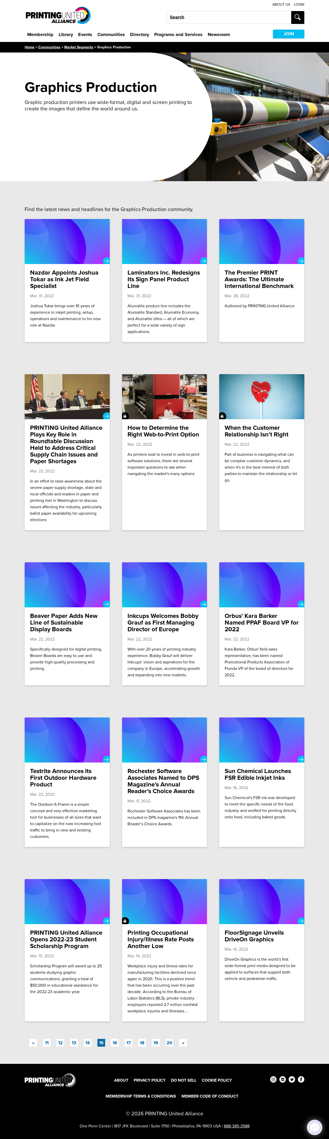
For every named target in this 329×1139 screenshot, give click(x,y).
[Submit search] (297, 17)
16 (115, 1042)
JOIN (289, 33)
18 (142, 1042)
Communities (111, 34)
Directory (139, 34)
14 (87, 1042)
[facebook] (301, 1080)
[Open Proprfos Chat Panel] (314, 1127)
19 (155, 1042)
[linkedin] (282, 1080)
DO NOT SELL (183, 1080)
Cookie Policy (217, 1080)
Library (66, 34)
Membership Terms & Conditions (141, 1096)
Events (85, 34)
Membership (40, 34)
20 (169, 1042)
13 (74, 1042)
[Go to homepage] (50, 1080)
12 (60, 1042)
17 (128, 1042)
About (121, 1080)
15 (102, 1042)
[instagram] (273, 1080)
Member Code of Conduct (209, 1096)
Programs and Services (178, 34)
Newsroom (219, 34)
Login (299, 4)
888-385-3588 (237, 1126)
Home (29, 47)
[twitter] (292, 1080)
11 (47, 1042)
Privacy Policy (150, 1080)
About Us (281, 4)
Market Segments (78, 47)
